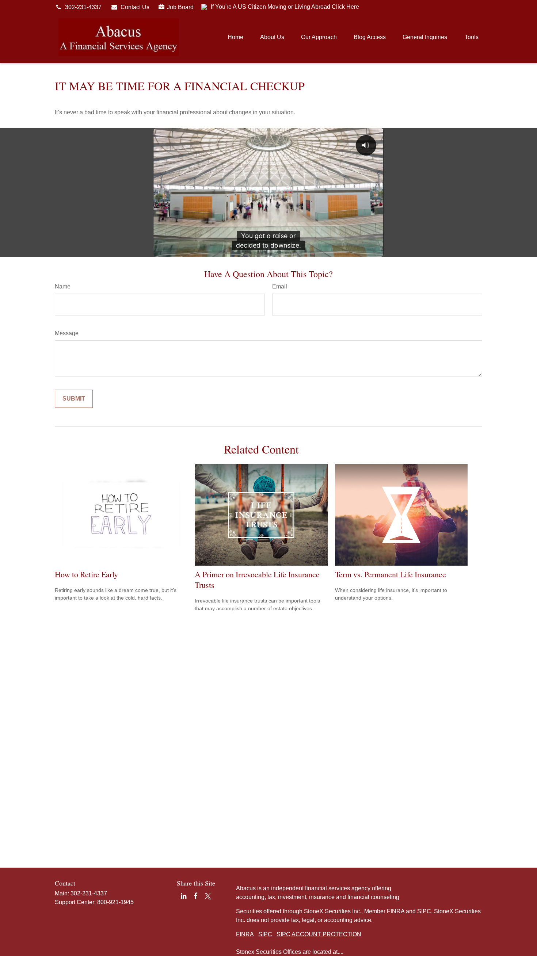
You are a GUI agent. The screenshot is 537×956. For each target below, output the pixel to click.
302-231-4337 (83, 7)
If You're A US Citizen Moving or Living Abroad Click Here (285, 7)
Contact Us (135, 7)
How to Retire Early (86, 574)
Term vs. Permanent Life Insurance (390, 574)
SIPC (265, 934)
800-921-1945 (115, 902)
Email (279, 286)
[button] (235, 37)
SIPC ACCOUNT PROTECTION (319, 934)
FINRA (245, 934)
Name (63, 286)
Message (67, 333)
